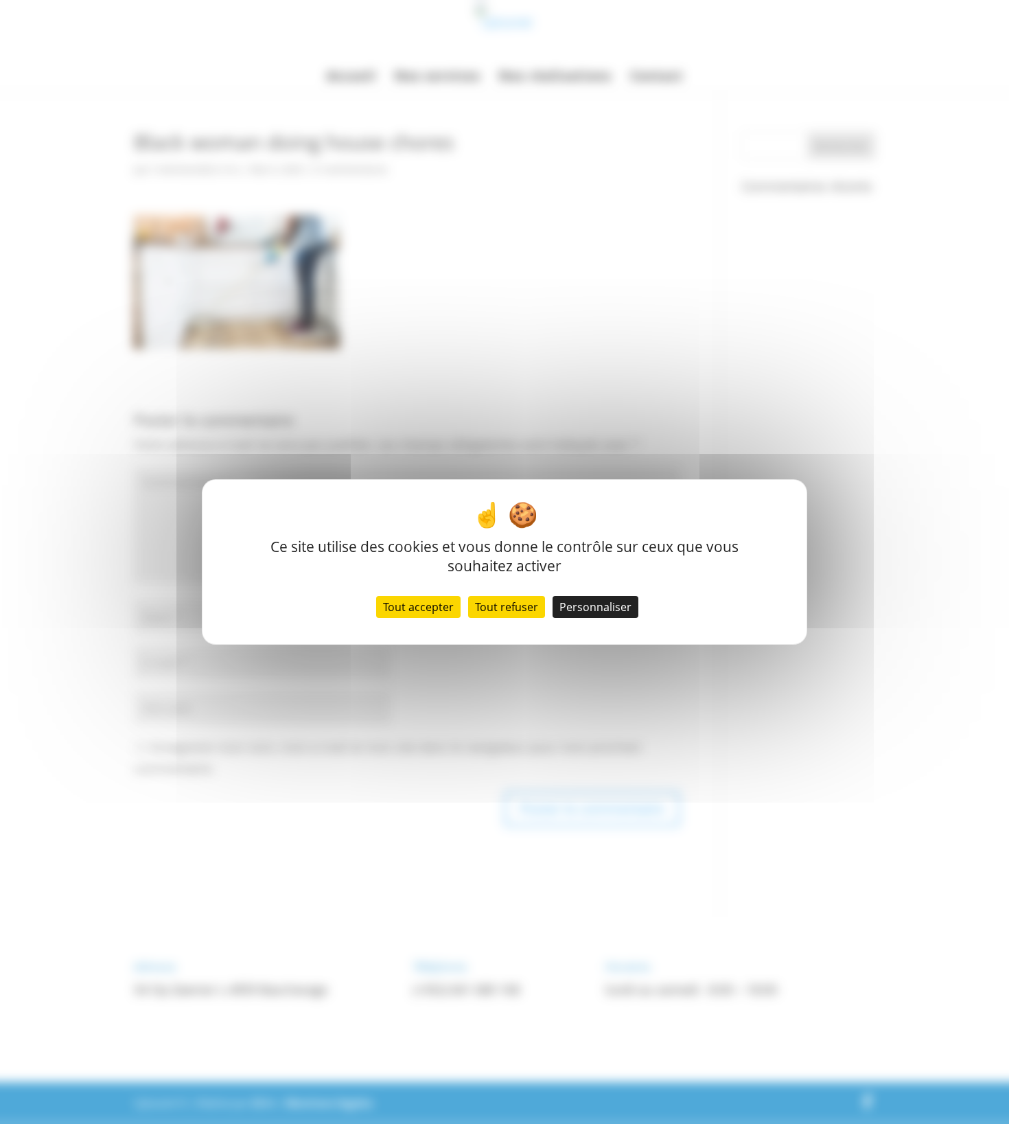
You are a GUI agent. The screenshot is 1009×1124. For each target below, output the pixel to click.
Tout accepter (418, 607)
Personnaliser (595, 607)
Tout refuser (506, 607)
